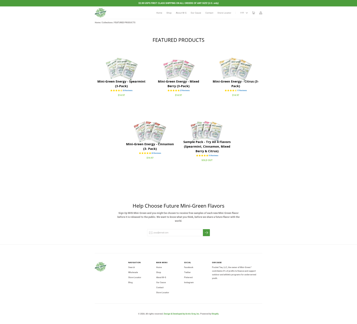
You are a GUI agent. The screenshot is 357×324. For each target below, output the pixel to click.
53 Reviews (127, 90)
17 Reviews (242, 90)
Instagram (189, 282)
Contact (209, 13)
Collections (107, 22)
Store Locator (224, 13)
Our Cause (196, 13)
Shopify (215, 314)
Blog (130, 282)
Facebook (188, 267)
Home (159, 13)
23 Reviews (156, 153)
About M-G (181, 13)
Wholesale (133, 272)
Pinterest (188, 277)
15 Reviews (213, 155)
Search (131, 267)
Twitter (187, 272)
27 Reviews (185, 90)
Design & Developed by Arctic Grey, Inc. (182, 314)
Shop (169, 13)
